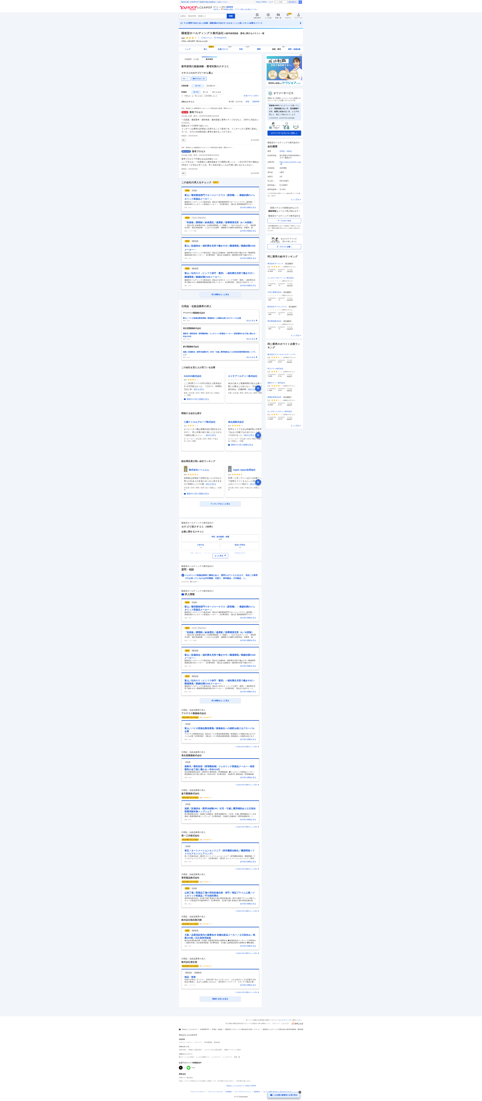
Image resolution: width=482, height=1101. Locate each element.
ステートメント (242, 1092)
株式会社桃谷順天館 (191, 920)
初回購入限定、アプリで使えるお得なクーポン (240, 9)
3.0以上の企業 (202, 41)
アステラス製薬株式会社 (193, 713)
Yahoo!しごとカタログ (189, 1029)
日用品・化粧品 (286, 151)
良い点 (205, 92)
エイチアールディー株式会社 (242, 376)
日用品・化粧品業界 (188, 41)
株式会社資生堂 (189, 962)
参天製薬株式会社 (190, 793)
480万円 (289, 390)
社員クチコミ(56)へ (251, 96)
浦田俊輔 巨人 (293, 2)
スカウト (288, 18)
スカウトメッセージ (185, 1042)
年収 (244, 48)
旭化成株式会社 (236, 422)
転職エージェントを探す (232, 1050)
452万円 (289, 362)
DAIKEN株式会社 (193, 376)
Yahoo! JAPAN (261, 2)
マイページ (298, 18)
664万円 (289, 419)
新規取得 (229, 7)
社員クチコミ (224, 48)
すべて (198, 86)
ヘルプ (270, 2)
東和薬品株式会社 (190, 877)
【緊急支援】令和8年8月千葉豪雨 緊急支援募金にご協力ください (204, 2)
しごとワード (227, 1057)
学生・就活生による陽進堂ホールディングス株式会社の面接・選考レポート (207, 108)
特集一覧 (278, 18)
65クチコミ (208, 38)
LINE (193, 1068)
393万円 (289, 376)
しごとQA (268, 18)
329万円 (289, 405)
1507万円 (290, 314)
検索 (300, 2)
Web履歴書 (208, 1042)
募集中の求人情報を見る (198, 399)
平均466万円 (221, 38)
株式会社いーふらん (199, 470)
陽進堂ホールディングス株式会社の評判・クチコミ (242, 1029)
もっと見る (295, 199)
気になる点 (216, 92)
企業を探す (257, 18)
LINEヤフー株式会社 (186, 1078)
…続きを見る (198, 389)
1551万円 (290, 285)
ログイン (216, 9)
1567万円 (290, 271)
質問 (259, 49)
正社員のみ (210, 86)
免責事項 (257, 1092)
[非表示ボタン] (299, 1092)
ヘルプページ (285, 1020)
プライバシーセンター (215, 1092)
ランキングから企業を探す (213, 1050)
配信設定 (217, 1042)
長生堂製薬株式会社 (191, 755)
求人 (209, 48)
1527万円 (290, 300)
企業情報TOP (204, 1029)
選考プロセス (196, 112)
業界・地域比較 (294, 49)
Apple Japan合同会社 (244, 470)
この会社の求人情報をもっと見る (246, 747)
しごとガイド (216, 1057)
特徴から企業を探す (195, 1050)
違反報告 (256, 140)
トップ (187, 49)
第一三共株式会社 (190, 835)
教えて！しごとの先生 (186, 1057)
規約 (229, 1092)
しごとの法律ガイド (203, 1057)
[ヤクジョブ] (284, 85)
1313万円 (290, 329)
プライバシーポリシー (197, 1092)
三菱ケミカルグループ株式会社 (200, 422)
